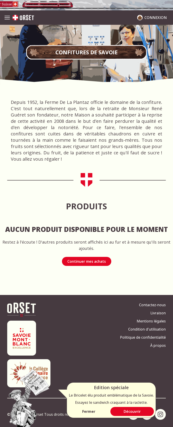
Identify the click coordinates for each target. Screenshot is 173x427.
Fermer (88, 411)
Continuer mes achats (86, 261)
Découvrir (132, 411)
